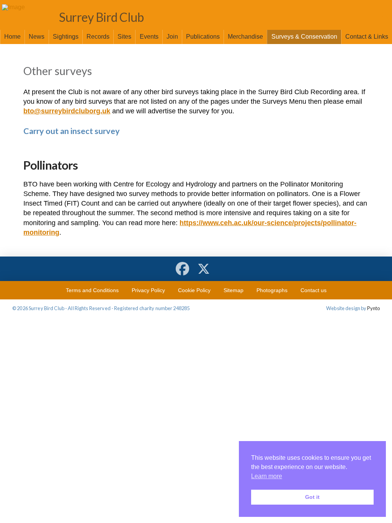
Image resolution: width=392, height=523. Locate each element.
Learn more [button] (266, 476)
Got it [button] (312, 497)
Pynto (373, 308)
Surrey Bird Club (101, 17)
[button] (384, 15)
